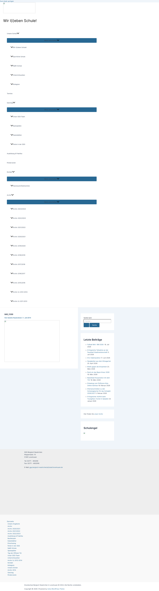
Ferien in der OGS (19, 144)
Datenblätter (17, 135)
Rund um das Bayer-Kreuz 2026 (98, 372)
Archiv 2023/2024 (19, 209)
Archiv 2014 (12, 570)
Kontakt (9, 172)
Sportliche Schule (19, 57)
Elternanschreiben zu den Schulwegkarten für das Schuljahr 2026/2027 (99, 391)
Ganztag (10, 103)
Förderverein (11, 163)
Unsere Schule (12, 33)
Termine (9, 93)
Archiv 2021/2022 (19, 227)
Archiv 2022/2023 (19, 218)
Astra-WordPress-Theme (55, 589)
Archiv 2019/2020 (19, 246)
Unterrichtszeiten (19, 75)
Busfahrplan (12, 538)
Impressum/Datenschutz (21, 186)
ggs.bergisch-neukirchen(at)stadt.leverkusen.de (46, 467)
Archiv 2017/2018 (19, 264)
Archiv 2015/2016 (19, 283)
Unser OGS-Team (19, 117)
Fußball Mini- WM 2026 (95, 344)
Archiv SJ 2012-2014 (20, 292)
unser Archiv (98, 414)
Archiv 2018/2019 (19, 255)
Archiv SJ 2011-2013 (20, 301)
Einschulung (12, 543)
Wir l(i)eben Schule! (19, 47)
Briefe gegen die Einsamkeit (97, 367)
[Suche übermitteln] (86, 325)
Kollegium (16, 84)
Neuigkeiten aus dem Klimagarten (99, 361)
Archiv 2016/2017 (19, 273)
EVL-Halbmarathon (93, 358)
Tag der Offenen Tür (15, 553)
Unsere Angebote (14, 524)
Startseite (10, 521)
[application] (18, 33)
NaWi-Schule (17, 66)
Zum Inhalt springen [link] (7, 1)
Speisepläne (17, 126)
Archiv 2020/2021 (19, 237)
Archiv (9, 195)
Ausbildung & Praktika (14, 153)
